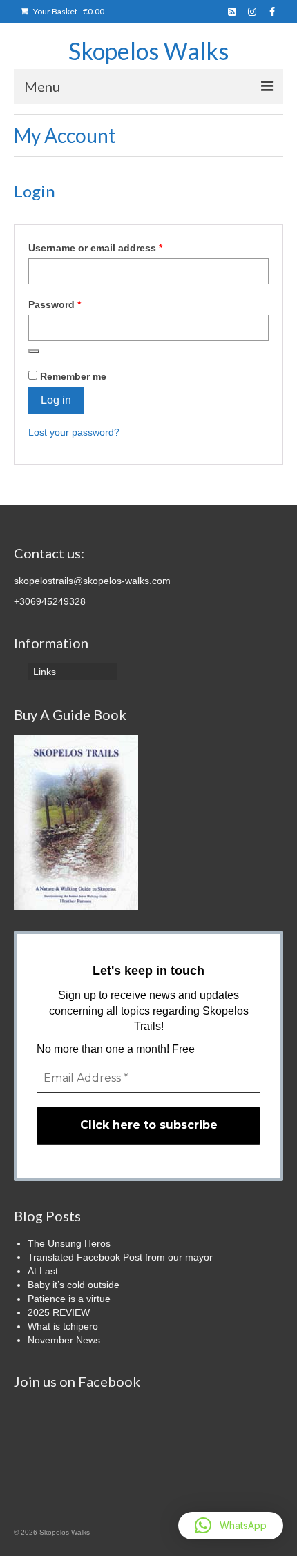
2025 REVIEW (59, 1312)
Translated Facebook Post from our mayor (120, 1257)
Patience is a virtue (69, 1298)
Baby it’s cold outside (73, 1284)
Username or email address (116, 247)
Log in (56, 400)
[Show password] (33, 351)
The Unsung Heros (69, 1243)
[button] (230, 1525)
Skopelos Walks (148, 51)
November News (64, 1339)
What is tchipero (63, 1326)
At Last (43, 1270)
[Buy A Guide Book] (76, 821)
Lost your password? (73, 432)
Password (75, 304)
